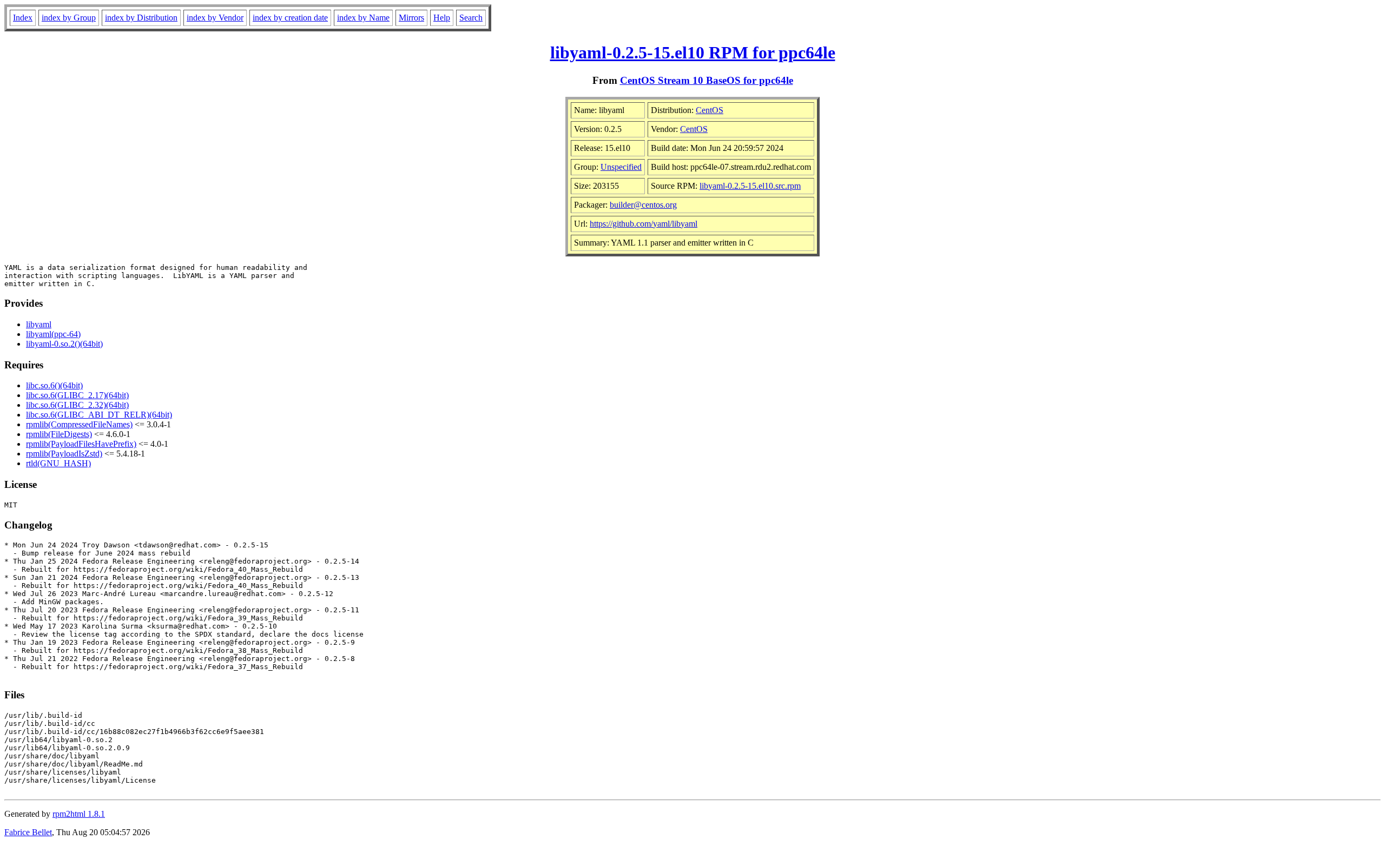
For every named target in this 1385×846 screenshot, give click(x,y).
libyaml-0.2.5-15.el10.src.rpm (750, 185)
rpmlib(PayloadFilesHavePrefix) (81, 443)
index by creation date (290, 17)
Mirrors (411, 17)
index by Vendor (215, 17)
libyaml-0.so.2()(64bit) (64, 343)
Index (22, 17)
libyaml (38, 324)
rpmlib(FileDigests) (59, 434)
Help (441, 17)
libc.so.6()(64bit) (54, 385)
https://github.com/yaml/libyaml (643, 223)
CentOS (709, 110)
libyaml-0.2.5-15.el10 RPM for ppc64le (692, 52)
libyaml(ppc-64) (53, 334)
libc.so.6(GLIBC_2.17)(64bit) (77, 395)
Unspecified (621, 166)
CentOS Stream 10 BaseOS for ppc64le (706, 80)
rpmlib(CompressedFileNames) (79, 424)
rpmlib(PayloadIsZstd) (64, 453)
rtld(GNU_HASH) (58, 463)
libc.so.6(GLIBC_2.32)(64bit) (77, 404)
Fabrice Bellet (28, 832)
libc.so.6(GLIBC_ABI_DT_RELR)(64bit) (99, 414)
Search (471, 17)
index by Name (363, 17)
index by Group (69, 17)
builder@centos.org (643, 204)
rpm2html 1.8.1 (78, 813)
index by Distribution (141, 17)
